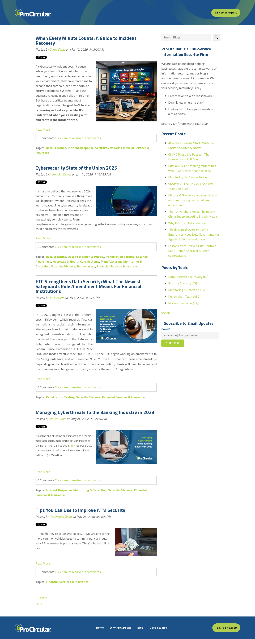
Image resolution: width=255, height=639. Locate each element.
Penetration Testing (120, 256)
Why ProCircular (120, 627)
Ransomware (86, 266)
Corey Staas (57, 49)
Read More (43, 129)
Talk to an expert (226, 12)
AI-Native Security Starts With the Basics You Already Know (191, 145)
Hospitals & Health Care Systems (76, 261)
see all (165, 312)
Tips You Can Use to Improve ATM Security (80, 510)
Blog (140, 627)
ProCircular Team (60, 516)
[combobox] (186, 37)
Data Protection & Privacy (86, 256)
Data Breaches (56, 148)
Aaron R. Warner (60, 174)
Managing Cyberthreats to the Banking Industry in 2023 (95, 412)
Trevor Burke (57, 418)
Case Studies (158, 627)
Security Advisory (107, 148)
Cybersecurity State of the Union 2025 (76, 167)
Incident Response (81, 148)
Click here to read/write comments (78, 138)
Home (100, 627)
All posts (41, 597)
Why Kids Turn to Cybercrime (187, 223)
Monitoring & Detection (90, 490)
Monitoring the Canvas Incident (189, 177)
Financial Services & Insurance (118, 266)
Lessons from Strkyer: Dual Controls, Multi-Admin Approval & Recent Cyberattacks (192, 251)
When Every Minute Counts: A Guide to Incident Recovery (86, 40)
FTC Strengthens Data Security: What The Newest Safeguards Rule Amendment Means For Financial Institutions (88, 286)
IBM (72, 445)
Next (39, 604)
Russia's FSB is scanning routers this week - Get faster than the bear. (192, 168)
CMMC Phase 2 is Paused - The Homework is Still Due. (188, 157)
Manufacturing (111, 261)
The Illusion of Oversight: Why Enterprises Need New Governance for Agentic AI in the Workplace (193, 234)
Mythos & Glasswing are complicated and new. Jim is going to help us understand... (192, 200)
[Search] (216, 37)
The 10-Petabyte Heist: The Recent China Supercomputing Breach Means (193, 214)
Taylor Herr (56, 297)
